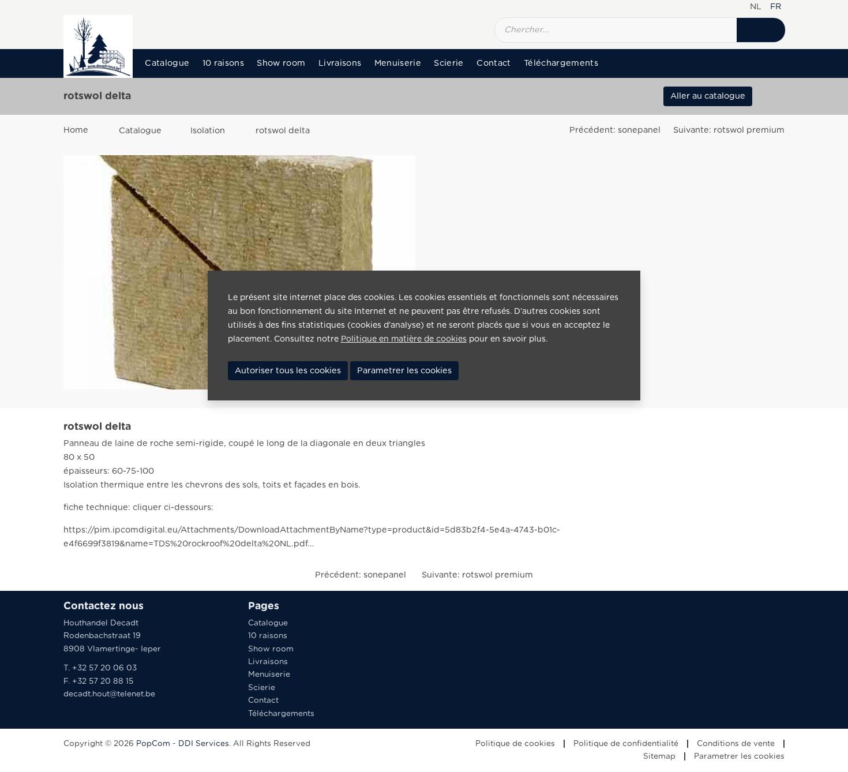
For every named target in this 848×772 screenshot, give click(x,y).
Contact (493, 63)
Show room (281, 63)
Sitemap (659, 756)
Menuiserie (397, 63)
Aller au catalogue (707, 96)
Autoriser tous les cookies (288, 370)
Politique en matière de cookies (404, 339)
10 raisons (223, 63)
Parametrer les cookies (739, 756)
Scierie (448, 63)
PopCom (153, 744)
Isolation (207, 130)
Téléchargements (561, 63)
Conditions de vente (736, 744)
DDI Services (203, 744)
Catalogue (167, 63)
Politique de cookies (515, 744)
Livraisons (339, 63)
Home (75, 130)
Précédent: (615, 130)
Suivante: (729, 130)
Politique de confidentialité (625, 744)
